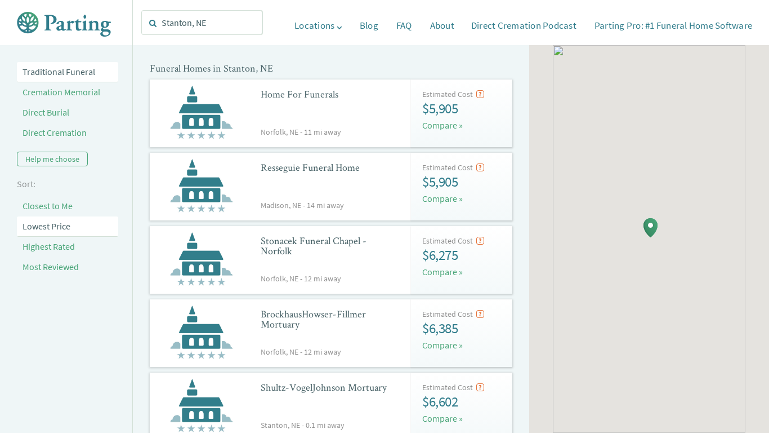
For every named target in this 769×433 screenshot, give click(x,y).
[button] (650, 227)
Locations (315, 25)
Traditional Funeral (59, 71)
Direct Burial (46, 112)
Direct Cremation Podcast (523, 25)
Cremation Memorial (61, 92)
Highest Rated (49, 246)
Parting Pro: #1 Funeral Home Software (673, 25)
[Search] (153, 23)
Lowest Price (46, 226)
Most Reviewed (51, 266)
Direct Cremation (55, 132)
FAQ (404, 25)
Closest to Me (48, 205)
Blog (369, 25)
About (442, 25)
